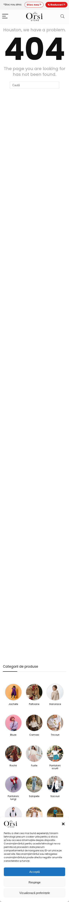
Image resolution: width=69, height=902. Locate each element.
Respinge (34, 882)
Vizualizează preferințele (34, 893)
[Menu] (5, 16)
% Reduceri (55, 5)
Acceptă (34, 871)
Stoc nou (33, 5)
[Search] (62, 16)
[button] (63, 824)
